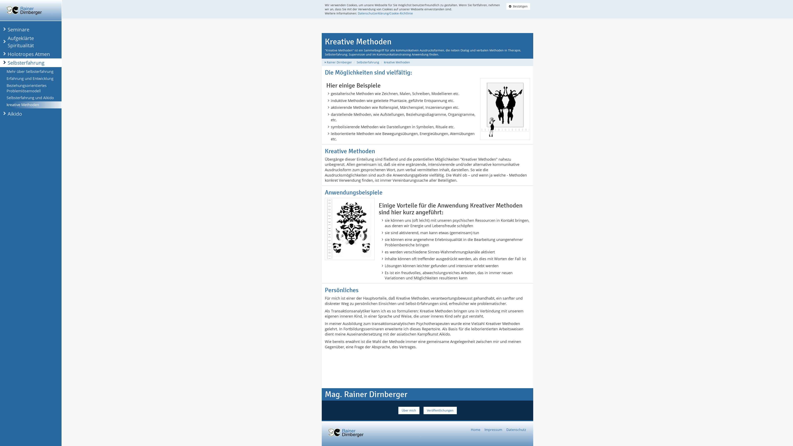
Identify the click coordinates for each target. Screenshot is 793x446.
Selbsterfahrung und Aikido (30, 97)
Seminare (18, 29)
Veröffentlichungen (440, 410)
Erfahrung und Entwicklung (30, 78)
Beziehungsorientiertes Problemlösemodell (27, 88)
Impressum (493, 429)
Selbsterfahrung (26, 62)
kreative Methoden (23, 104)
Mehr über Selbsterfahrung (30, 71)
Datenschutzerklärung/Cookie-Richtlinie (385, 13)
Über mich (409, 410)
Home (475, 429)
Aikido (15, 113)
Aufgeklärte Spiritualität (21, 42)
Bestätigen (519, 6)
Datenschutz (516, 429)
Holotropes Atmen (29, 54)
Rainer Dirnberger (339, 62)
